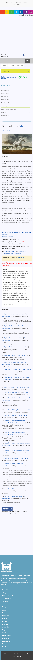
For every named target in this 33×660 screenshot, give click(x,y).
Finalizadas (18, 2)
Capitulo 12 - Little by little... (13, 410)
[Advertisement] (16, 34)
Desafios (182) (5, 103)
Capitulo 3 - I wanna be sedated (13, 338)
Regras (4, 630)
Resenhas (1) (4, 115)
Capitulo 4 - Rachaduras (11, 347)
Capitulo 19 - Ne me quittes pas (14, 463)
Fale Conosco (6, 647)
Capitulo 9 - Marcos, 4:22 (11, 387)
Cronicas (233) (5, 99)
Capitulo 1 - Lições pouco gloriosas (14, 314)
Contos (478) (4, 93)
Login (4, 54)
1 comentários (6, 379)
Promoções (5, 627)
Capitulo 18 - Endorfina (11, 458)
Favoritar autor (22, 251)
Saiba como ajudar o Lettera (8, 78)
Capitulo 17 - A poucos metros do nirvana (17, 450)
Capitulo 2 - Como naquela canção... (14, 326)
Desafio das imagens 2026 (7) (9, 109)
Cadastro (25, 2)
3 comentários (23, 347)
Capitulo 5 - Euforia (9, 355)
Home (7, 2)
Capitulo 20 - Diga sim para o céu (14, 489)
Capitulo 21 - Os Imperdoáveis (13, 496)
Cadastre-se (7, 598)
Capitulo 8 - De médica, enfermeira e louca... (17, 377)
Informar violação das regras (12, 253)
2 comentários (21, 355)
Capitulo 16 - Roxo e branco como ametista (17, 443)
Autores (4, 621)
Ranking (4, 618)
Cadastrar (5, 56)
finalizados (21, 257)
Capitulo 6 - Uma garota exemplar (14, 362)
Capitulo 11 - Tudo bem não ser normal (16, 398)
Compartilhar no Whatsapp (11, 232)
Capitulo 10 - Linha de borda (13, 392)
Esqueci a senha (9, 596)
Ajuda (4, 632)
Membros (5, 624)
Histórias (11, 65)
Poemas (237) (5, 96)
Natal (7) (3, 112)
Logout (6, 601)
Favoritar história (9, 251)
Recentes (12, 2)
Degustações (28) (6, 106)
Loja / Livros (6, 641)
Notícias (5, 644)
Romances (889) (5, 90)
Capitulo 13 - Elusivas (11, 415)
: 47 (7, 237)
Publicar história (16, 4)
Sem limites (20, 65)
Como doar (5, 638)
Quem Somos (6, 635)
